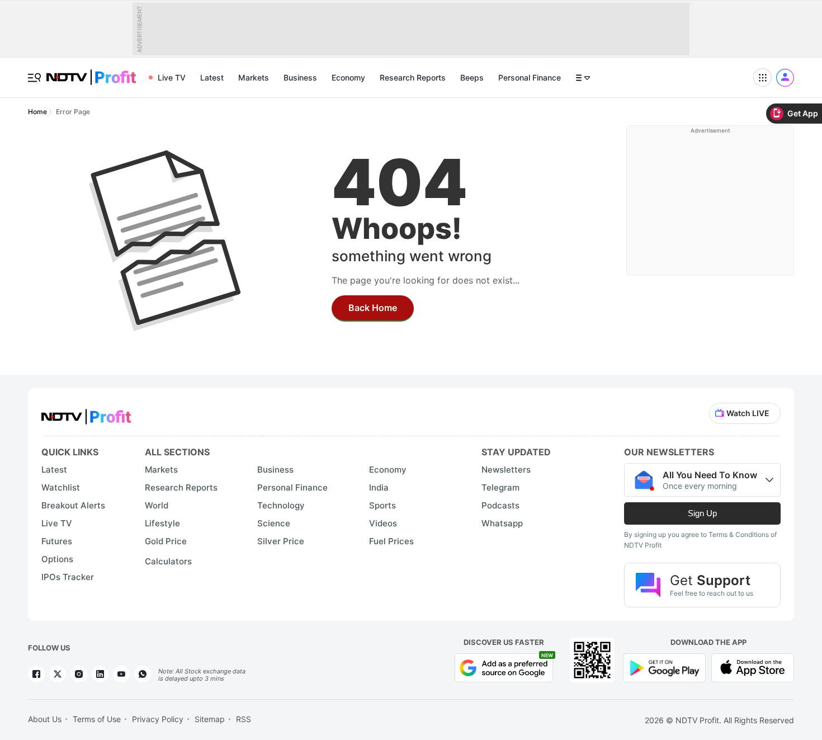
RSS (243, 719)
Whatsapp (502, 523)
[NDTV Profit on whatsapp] (142, 674)
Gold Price (166, 541)
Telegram (500, 487)
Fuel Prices (391, 541)
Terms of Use (97, 719)
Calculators (168, 561)
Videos (383, 523)
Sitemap (210, 719)
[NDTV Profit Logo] (86, 413)
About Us (45, 719)
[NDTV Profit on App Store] (752, 667)
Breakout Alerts (73, 505)
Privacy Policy (157, 719)
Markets (253, 77)
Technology (281, 505)
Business (300, 77)
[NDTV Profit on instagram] (78, 674)
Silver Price (280, 541)
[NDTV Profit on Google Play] (664, 667)
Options (57, 559)
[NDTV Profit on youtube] (121, 674)
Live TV (172, 77)
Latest (212, 77)
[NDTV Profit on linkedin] (100, 674)
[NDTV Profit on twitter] (57, 674)
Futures (56, 541)
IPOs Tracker (67, 577)
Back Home (372, 307)
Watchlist (60, 487)
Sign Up (702, 513)
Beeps (472, 77)
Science (273, 523)
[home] (91, 71)
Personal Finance (529, 77)
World (156, 505)
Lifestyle (162, 523)
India (379, 487)
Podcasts (500, 505)
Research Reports (413, 77)
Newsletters (506, 469)
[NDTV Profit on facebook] (36, 674)
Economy (348, 77)
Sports (382, 505)
